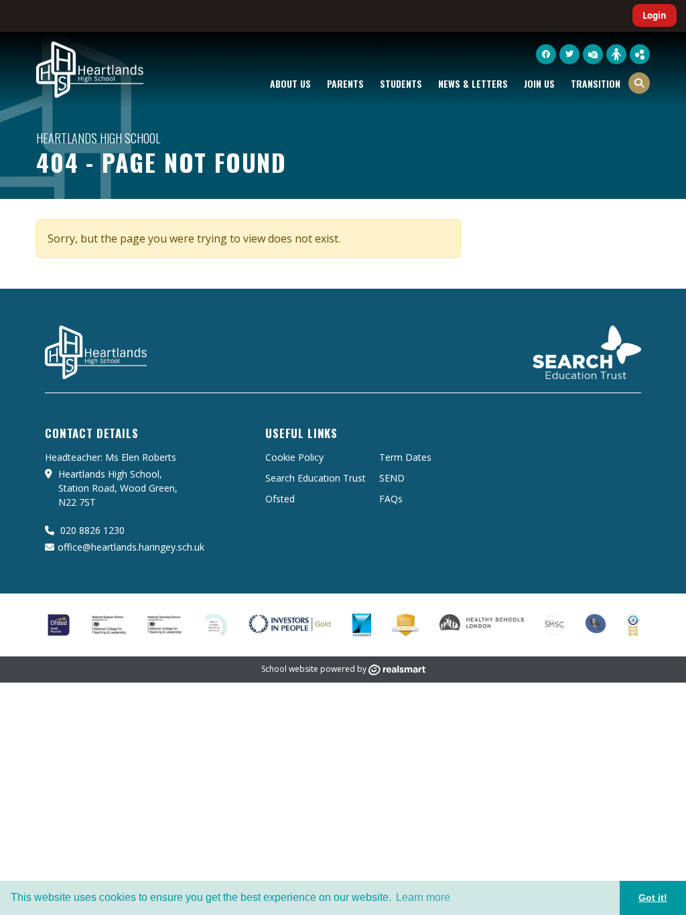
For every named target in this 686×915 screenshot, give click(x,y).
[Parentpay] (593, 54)
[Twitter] (569, 54)
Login (654, 15)
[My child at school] (616, 54)
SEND (392, 478)
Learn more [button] (423, 897)
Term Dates (405, 457)
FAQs (391, 498)
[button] (639, 83)
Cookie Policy (294, 457)
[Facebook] (546, 54)
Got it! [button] (652, 897)
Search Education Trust (315, 478)
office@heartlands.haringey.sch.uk (131, 547)
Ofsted (280, 498)
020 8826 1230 (91, 530)
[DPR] (640, 54)
